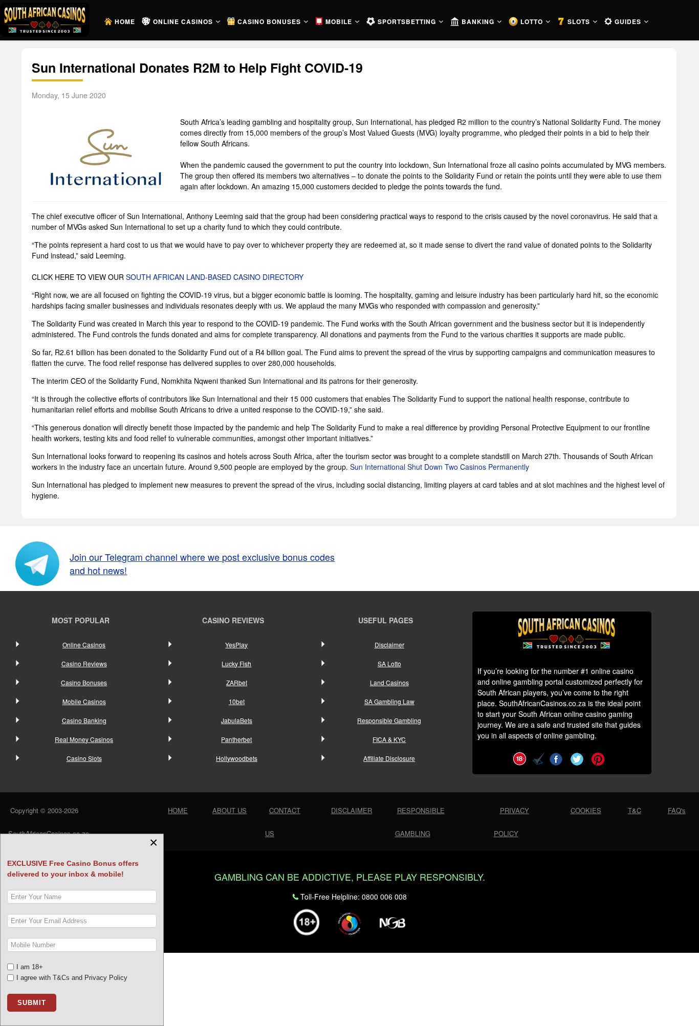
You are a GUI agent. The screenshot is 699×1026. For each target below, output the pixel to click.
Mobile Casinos (84, 701)
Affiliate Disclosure (389, 758)
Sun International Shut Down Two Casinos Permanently (439, 467)
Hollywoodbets (236, 758)
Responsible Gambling (389, 720)
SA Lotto (389, 663)
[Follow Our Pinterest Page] (598, 757)
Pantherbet (236, 739)
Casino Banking (84, 720)
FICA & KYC (389, 739)
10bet (237, 701)
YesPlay (236, 644)
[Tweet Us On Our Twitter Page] (577, 757)
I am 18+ (29, 967)
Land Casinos (389, 682)
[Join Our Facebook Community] (556, 757)
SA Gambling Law (389, 701)
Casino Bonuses (84, 682)
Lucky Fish (236, 663)
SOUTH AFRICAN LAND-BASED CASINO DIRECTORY (214, 277)
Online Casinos (83, 644)
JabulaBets (236, 720)
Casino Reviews (84, 663)
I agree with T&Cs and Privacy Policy (71, 977)
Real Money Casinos (84, 739)
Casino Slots (84, 758)
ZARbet (236, 682)
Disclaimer (389, 644)
